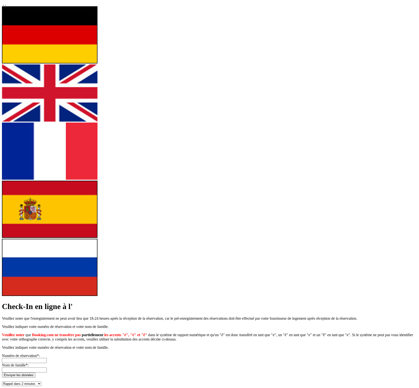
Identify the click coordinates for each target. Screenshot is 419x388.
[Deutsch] (49, 62)
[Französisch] (49, 178)
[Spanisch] (49, 236)
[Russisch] (49, 295)
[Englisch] (49, 120)
